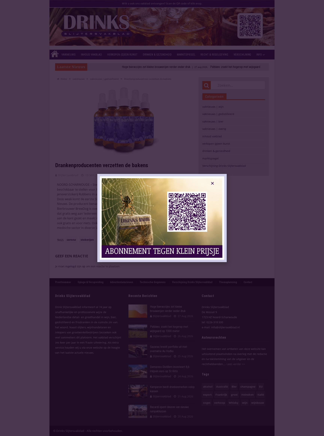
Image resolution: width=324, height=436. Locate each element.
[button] (212, 183)
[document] (162, 218)
